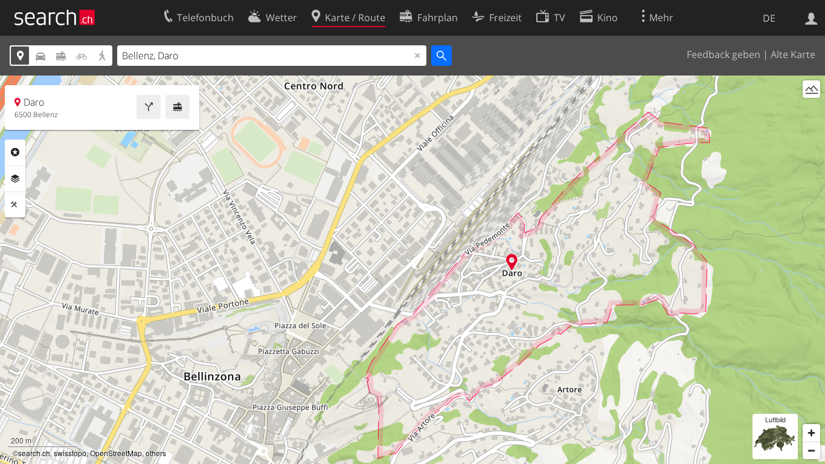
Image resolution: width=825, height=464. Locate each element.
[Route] (148, 107)
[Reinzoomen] (811, 433)
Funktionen (15, 205)
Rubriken (15, 152)
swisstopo (70, 453)
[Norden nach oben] (811, 111)
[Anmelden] (811, 17)
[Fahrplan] (177, 107)
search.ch (34, 453)
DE (769, 18)
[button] (512, 262)
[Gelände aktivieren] (811, 89)
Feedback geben (723, 54)
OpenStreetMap (116, 453)
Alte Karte (793, 54)
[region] (412, 270)
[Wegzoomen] (811, 450)
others (156, 453)
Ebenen (15, 179)
